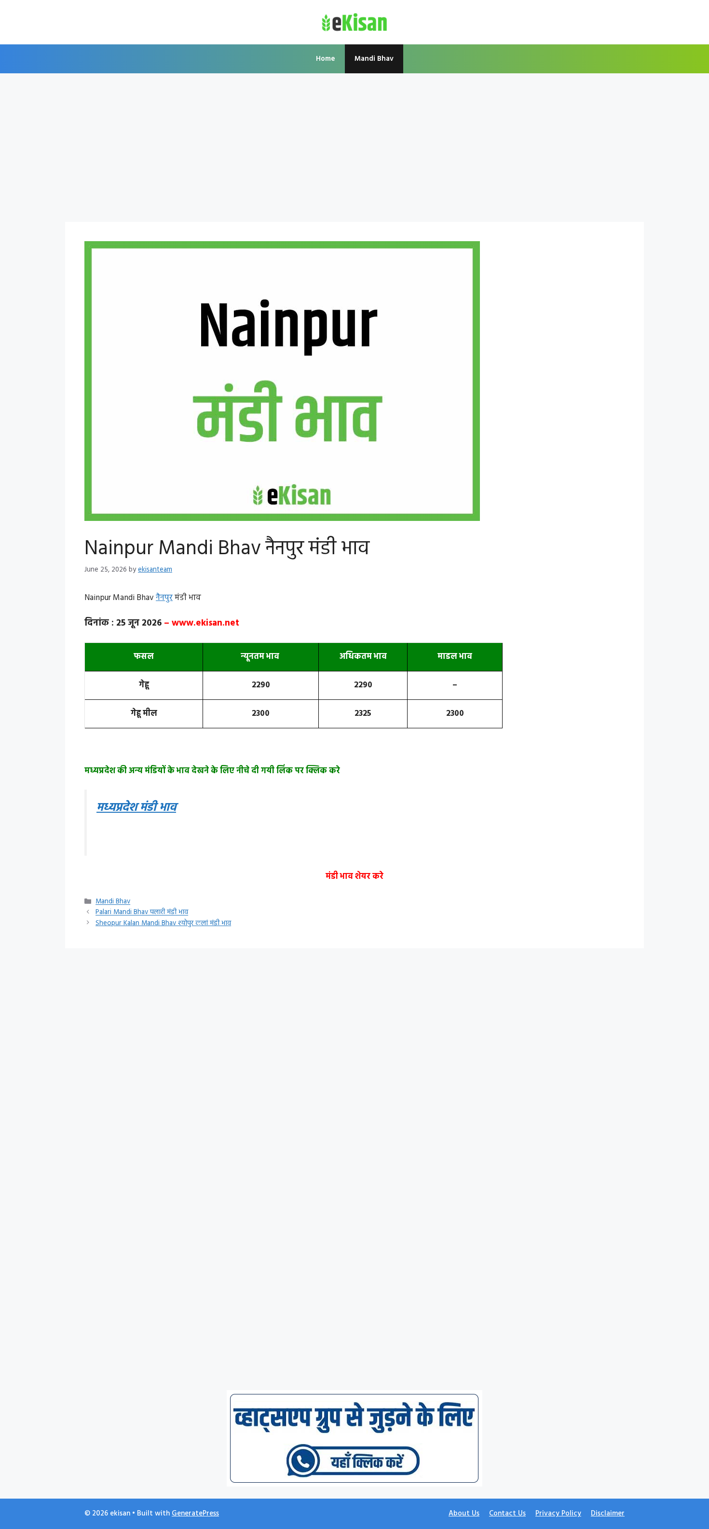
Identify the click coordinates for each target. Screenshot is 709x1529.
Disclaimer (608, 1513)
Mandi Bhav (374, 59)
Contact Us (507, 1513)
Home (325, 59)
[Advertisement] (354, 150)
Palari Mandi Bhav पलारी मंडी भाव (141, 912)
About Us (464, 1513)
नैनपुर (164, 597)
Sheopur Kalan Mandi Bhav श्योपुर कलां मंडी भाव (163, 923)
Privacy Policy (558, 1513)
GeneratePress (195, 1513)
